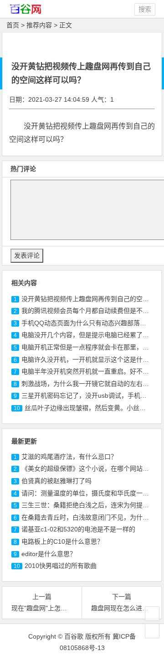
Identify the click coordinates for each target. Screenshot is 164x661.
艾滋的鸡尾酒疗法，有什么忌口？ (69, 456)
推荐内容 (39, 25)
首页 (12, 25)
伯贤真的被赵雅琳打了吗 (56, 480)
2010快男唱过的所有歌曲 (61, 565)
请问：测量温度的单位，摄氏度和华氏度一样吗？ (91, 493)
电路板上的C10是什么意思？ (62, 541)
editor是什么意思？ (48, 553)
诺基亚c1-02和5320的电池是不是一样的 (78, 529)
